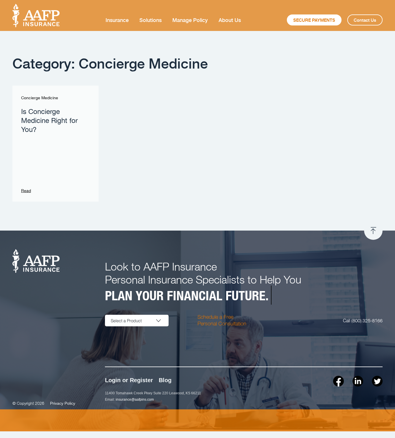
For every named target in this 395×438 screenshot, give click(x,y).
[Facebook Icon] (338, 381)
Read (26, 191)
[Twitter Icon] (377, 381)
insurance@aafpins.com (135, 399)
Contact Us (365, 20)
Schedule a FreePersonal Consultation (222, 320)
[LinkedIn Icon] (357, 381)
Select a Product (126, 320)
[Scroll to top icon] (373, 230)
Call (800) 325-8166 (363, 320)
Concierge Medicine (39, 98)
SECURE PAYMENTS (314, 20)
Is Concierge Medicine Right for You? (49, 120)
